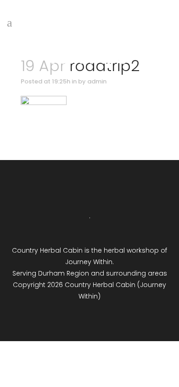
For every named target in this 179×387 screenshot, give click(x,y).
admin (96, 81)
